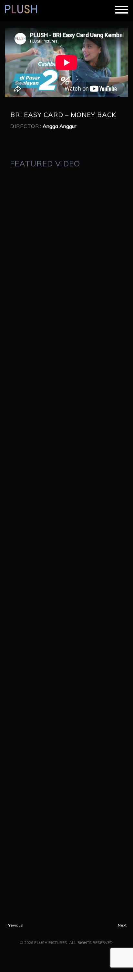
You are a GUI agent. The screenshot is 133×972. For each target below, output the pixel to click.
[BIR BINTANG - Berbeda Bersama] (66, 689)
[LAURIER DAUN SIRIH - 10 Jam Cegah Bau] (66, 505)
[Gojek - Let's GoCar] (66, 383)
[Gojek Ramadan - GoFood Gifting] (66, 628)
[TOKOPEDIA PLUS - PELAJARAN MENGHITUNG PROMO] (66, 444)
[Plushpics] (23, 10)
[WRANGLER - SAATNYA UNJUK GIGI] (66, 750)
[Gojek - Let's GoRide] (66, 321)
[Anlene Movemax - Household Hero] (66, 199)
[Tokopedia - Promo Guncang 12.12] (66, 260)
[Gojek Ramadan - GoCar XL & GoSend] (66, 812)
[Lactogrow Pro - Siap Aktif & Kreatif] (66, 567)
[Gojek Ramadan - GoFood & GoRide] (66, 873)
